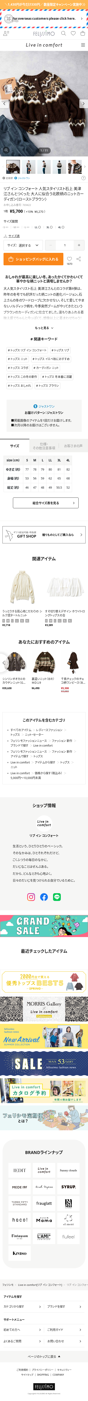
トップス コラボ (19, 368)
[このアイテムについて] (83, 178)
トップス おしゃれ (21, 386)
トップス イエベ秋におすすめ (52, 359)
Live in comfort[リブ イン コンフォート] (40, 1285)
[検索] (64, 33)
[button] (83, 103)
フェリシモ (7, 1285)
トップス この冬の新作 (24, 377)
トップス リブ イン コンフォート (28, 350)
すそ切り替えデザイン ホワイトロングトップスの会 (65, 613)
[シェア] (78, 259)
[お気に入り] (73, 33)
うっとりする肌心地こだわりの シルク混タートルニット (22, 613)
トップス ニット (19, 359)
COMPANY (58, 1375)
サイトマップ (27, 1375)
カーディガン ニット (47, 368)
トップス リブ (61, 350)
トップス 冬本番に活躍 (58, 377)
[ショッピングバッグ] (83, 33)
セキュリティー (64, 1370)
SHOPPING (43, 1375)
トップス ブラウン (49, 386)
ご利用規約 (22, 1370)
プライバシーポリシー (43, 1370)
